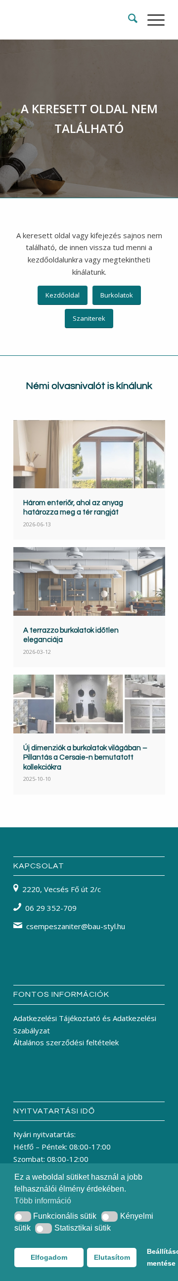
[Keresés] (127, 20)
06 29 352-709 (51, 908)
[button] (22, 1216)
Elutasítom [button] (112, 1257)
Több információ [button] (42, 1200)
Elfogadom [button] (49, 1257)
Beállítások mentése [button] (155, 1257)
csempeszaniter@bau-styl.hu (75, 926)
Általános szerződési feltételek (66, 1042)
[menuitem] (127, 20)
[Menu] (151, 20)
